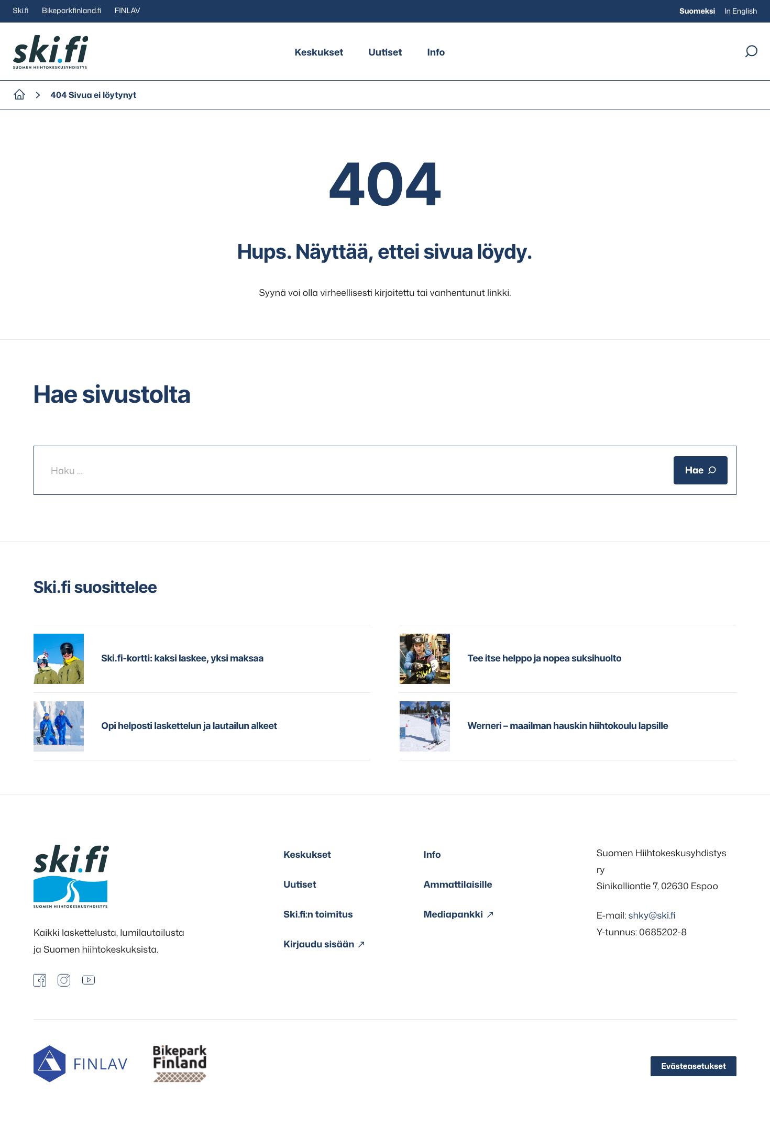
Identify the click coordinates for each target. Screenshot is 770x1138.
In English (740, 11)
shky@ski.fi (652, 915)
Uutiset (385, 52)
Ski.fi (21, 11)
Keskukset (319, 52)
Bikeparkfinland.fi (71, 11)
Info (436, 52)
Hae (694, 470)
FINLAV (127, 11)
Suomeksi (697, 11)
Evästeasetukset (693, 1065)
